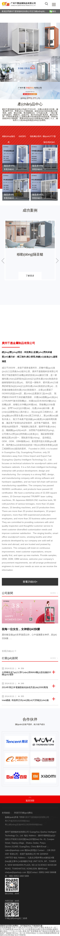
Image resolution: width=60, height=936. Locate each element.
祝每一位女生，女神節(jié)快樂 (21, 629)
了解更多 (30, 275)
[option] (30, 250)
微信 (54, 11)
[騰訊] (16, 741)
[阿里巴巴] (16, 758)
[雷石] (43, 741)
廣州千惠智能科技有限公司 (37, 817)
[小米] (44, 776)
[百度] (16, 776)
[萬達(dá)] (44, 758)
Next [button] (57, 261)
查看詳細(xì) (10, 169)
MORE (54, 593)
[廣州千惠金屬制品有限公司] (19, 4)
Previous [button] (3, 261)
